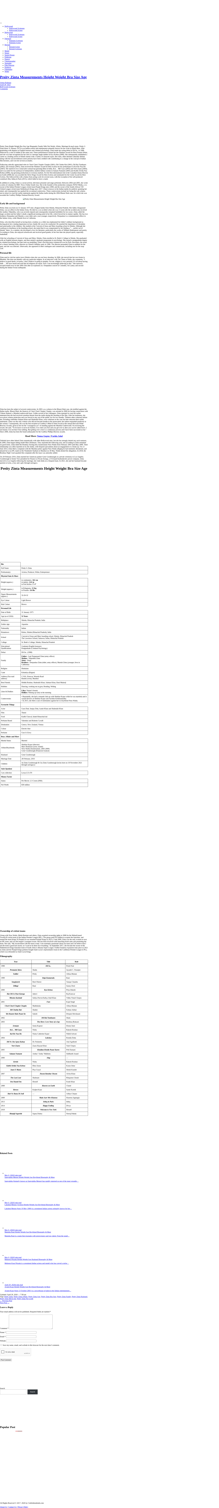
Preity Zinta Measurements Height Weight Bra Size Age (43, 77)
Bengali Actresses (15, 49)
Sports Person (9, 55)
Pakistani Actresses (16, 41)
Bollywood (9, 32)
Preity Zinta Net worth (25, 1299)
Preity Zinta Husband (79, 1297)
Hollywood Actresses (17, 28)
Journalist (8, 63)
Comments (4, 89)
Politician (8, 57)
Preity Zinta (8, 1297)
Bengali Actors (14, 47)
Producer (8, 67)
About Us (3, 1507)
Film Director (9, 65)
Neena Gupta (43, 436)
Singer (7, 53)
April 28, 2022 (5, 85)
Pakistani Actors (15, 43)
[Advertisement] (40, 16)
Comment (4, 1328)
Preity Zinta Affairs (20, 1297)
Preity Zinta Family (64, 1297)
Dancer (7, 59)
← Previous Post (6, 1301)
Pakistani (8, 39)
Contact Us (12, 1507)
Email (3, 1337)
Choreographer (10, 61)
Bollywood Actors (15, 37)
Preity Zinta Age (34, 1297)
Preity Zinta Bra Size (48, 1297)
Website (3, 1341)
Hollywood (9, 26)
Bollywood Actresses (16, 34)
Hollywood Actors (15, 30)
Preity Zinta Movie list (8, 1299)
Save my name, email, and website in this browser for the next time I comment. (31, 1345)
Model (7, 51)
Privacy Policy (23, 1507)
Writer (7, 71)
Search (2, 1388)
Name (3, 1332)
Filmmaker (8, 69)
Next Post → (4, 1303)
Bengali (7, 45)
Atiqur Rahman (5, 83)
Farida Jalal (57, 436)
